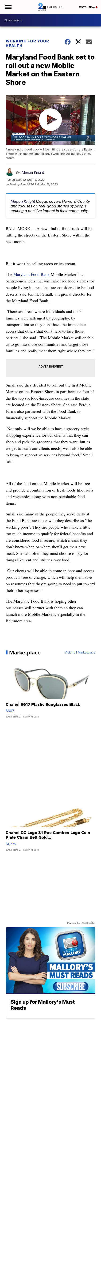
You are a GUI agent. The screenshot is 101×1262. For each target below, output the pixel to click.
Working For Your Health (27, 43)
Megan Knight (33, 172)
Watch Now (87, 7)
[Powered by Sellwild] (88, 923)
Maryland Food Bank (31, 274)
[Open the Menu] (8, 7)
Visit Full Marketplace (80, 652)
